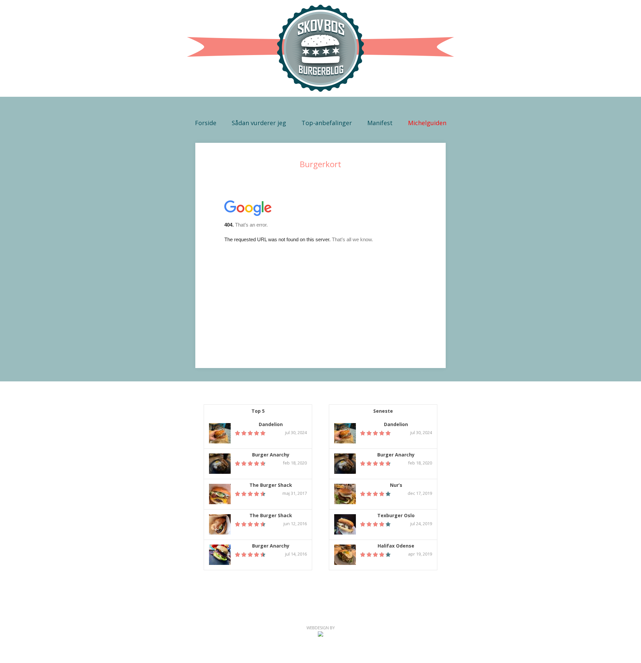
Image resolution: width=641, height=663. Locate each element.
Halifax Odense (396, 546)
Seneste (383, 411)
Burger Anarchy (270, 455)
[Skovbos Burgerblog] (320, 48)
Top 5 (258, 411)
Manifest (380, 123)
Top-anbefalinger (326, 123)
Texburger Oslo (396, 516)
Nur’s (396, 485)
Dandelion (271, 424)
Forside (205, 123)
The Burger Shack (270, 485)
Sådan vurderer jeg (259, 123)
